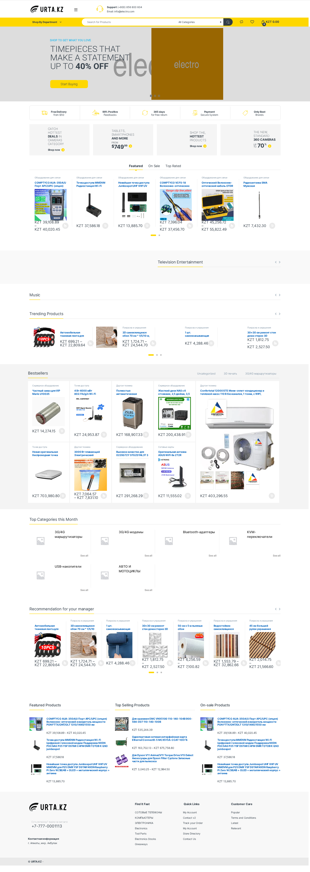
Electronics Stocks (145, 838)
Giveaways (141, 844)
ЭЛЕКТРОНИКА (144, 822)
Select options (64, 226)
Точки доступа (81, 385)
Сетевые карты (166, 447)
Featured (136, 166)
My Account (190, 812)
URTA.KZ (36, 861)
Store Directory (191, 833)
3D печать (230, 373)
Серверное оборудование (45, 385)
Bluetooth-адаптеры (199, 532)
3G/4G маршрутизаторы (260, 373)
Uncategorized (206, 373)
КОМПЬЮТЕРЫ (144, 817)
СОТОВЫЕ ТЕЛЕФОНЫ (148, 812)
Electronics (141, 828)
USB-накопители (68, 566)
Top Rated (173, 166)
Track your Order (193, 822)
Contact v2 (189, 817)
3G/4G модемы (131, 532)
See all (84, 555)
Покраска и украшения (134, 327)
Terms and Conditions (243, 817)
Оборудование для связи (47, 177)
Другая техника (124, 385)
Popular (235, 812)
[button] (153, 235)
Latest (234, 822)
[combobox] (129, 22)
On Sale (154, 166)
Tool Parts (140, 833)
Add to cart (105, 226)
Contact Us (189, 838)
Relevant (236, 828)
